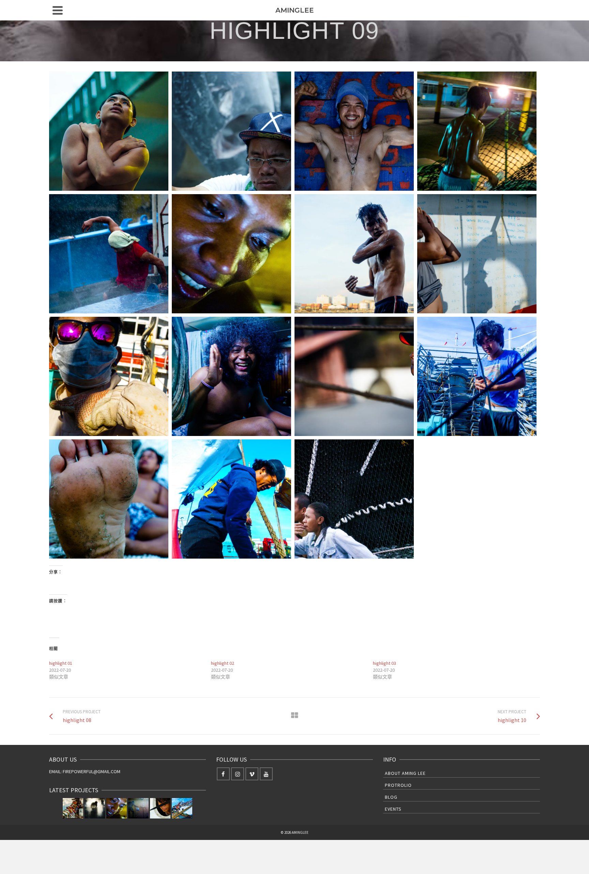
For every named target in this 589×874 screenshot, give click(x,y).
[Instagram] (237, 773)
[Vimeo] (251, 773)
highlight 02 (222, 663)
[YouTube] (266, 773)
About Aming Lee (405, 773)
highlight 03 (384, 663)
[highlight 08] (138, 808)
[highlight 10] (95, 808)
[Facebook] (223, 773)
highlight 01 (60, 663)
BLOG (391, 797)
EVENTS (393, 809)
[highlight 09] (116, 808)
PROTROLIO (398, 785)
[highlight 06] (182, 808)
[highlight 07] (160, 808)
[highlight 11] (73, 808)
